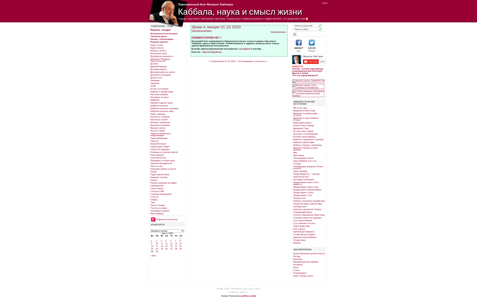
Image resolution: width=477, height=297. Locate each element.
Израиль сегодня (160, 29)
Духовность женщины (160, 75)
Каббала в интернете (253, 19)
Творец (153, 199)
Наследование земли (303, 158)
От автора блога (291, 19)
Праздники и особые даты (162, 160)
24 (157, 249)
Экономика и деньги (159, 211)
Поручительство (158, 158)
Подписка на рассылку (167, 219)
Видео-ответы (157, 48)
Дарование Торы (301, 128)
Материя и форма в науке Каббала (305, 149)
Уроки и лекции (157, 205)
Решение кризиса (159, 42)
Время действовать (302, 123)
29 (180, 249)
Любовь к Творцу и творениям (307, 145)
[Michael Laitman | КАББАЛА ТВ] (308, 81)
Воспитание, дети (158, 53)
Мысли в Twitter (157, 131)
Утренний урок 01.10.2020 (223, 61)
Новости (154, 141)
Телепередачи (300, 273)
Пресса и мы (156, 166)
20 (171, 246)
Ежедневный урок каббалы (305, 262)
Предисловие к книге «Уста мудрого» (306, 183)
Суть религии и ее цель (304, 223)
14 (176, 243)
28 (176, 249)
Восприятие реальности (161, 56)
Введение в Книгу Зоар (304, 111)
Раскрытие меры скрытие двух (308, 204)
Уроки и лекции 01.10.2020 (216, 27)
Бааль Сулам (156, 45)
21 (176, 246)
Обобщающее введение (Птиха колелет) (308, 167)
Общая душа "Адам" (160, 146)
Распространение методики (163, 183)
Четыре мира (299, 240)
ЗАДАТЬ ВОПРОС (273, 19)
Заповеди (154, 80)
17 (157, 246)
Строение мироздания (160, 194)
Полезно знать (234, 19)
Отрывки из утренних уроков (164, 152)
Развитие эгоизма (158, 177)
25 (162, 249)
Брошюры (297, 259)
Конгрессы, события (160, 117)
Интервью (298, 265)
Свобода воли (157, 186)
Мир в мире (298, 155)
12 (166, 243)
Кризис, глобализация (161, 39)
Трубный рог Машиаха (303, 232)
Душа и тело (156, 78)
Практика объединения (161, 163)
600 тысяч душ (300, 108)
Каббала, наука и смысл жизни (240, 11)
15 (180, 243)
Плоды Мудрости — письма (306, 174)
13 (171, 243)
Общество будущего (160, 149)
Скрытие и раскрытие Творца (307, 209)
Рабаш (153, 172)
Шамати (297, 243)
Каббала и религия (159, 105)
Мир (295, 152)
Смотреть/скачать (202, 30)
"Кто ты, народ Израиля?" (305, 75)
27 (171, 249)
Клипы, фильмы (157, 114)
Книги (295, 267)
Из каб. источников (159, 89)
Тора (152, 202)
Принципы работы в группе (163, 169)
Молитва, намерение (160, 122)
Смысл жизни (156, 188)
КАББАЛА (154, 100)
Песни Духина (157, 155)
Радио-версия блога (159, 174)
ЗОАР (153, 86)
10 (157, 243)
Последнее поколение (303, 179)
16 (152, 246)
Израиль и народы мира (161, 91)
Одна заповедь (300, 171)
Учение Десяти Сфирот (304, 234)
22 (180, 246)
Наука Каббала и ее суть (305, 161)
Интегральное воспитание (164, 33)
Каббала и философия (303, 142)
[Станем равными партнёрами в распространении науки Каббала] (308, 93)
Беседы (296, 256)
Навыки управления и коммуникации (160, 134)
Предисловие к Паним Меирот (307, 190)
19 (166, 246)
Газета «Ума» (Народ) (303, 125)
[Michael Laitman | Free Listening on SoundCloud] (308, 86)
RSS (303, 19)
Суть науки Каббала (302, 220)
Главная (182, 19)
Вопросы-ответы (158, 51)
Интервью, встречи (159, 97)
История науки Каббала (304, 137)
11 (162, 243)
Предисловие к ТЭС (302, 195)
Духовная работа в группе (162, 72)
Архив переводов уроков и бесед (308, 253)
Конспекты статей (158, 119)
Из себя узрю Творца (303, 131)
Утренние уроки (158, 36)
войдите (246, 49)
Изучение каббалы (159, 94)
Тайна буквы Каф (301, 226)
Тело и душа (299, 229)
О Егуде (297, 164)
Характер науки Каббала (304, 237)
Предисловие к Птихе (303, 192)
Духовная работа (158, 69)
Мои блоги (220, 19)
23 (152, 249)
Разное (153, 180)
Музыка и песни (157, 128)
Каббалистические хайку (162, 111)
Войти (325, 3)
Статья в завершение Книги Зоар (309, 215)
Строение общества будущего (307, 218)
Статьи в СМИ (157, 191)
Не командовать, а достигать (252, 61)
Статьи (296, 270)
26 (166, 249)
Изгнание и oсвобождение (305, 134)
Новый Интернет (158, 144)
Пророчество (299, 198)
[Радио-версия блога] (308, 34)
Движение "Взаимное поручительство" (160, 60)
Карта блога (194, 19)
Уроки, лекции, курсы (303, 276)
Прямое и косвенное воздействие (309, 201)
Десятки (154, 64)
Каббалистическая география (164, 108)
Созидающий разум (302, 212)
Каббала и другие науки (161, 103)
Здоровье (154, 83)
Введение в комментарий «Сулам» (305, 114)
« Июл (153, 256)
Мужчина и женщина (160, 125)
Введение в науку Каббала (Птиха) (305, 119)
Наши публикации (158, 138)
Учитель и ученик (158, 208)
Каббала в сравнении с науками (308, 139)
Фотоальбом (207, 19)
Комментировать (278, 32)
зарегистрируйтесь (212, 52)
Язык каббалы (157, 213)
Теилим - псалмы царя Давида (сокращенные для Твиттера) (307, 70)
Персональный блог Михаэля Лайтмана (205, 4)
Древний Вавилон (158, 66)
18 (162, 246)
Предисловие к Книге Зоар (305, 187)
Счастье (154, 197)
